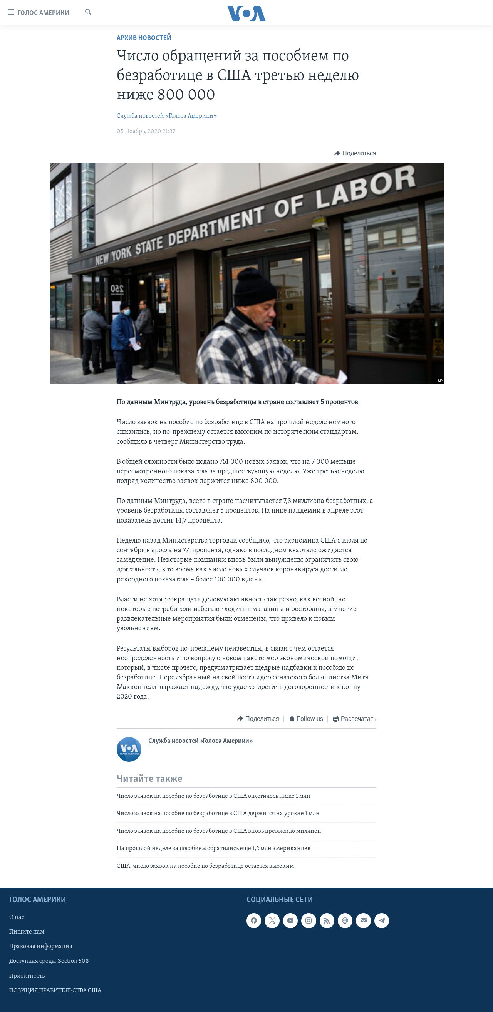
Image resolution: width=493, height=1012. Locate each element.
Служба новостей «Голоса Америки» (167, 116)
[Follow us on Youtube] (290, 920)
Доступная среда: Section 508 (49, 961)
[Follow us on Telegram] (381, 920)
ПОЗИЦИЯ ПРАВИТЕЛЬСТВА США (55, 991)
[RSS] (327, 920)
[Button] (355, 153)
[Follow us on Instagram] (308, 920)
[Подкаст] (345, 920)
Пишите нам (26, 932)
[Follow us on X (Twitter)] (272, 920)
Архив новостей (144, 38)
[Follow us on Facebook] (253, 920)
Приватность (27, 976)
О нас (16, 917)
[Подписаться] (363, 920)
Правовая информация (40, 947)
